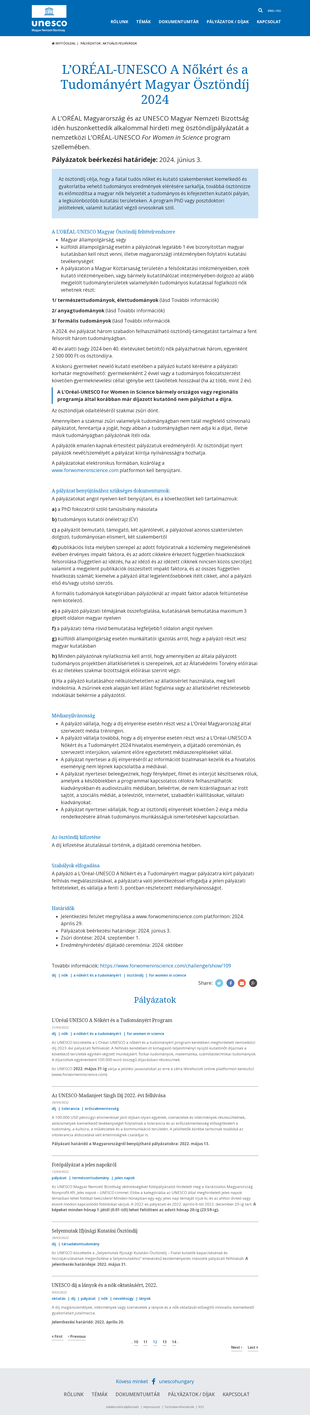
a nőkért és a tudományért (97, 975)
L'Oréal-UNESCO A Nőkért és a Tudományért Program (112, 1020)
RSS (201, 1407)
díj (54, 975)
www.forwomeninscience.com (85, 470)
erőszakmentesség (102, 1108)
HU (278, 11)
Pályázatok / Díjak (228, 21)
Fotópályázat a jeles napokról (84, 1164)
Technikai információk (179, 1407)
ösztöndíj (135, 975)
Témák (143, 21)
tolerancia (70, 1108)
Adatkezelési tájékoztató (122, 1407)
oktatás (59, 1298)
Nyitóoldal (65, 43)
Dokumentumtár (179, 21)
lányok (145, 1298)
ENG (271, 11)
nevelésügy (123, 1298)
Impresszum (151, 1407)
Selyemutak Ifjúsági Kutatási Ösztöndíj (95, 1231)
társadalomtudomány (81, 1243)
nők (65, 975)
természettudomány (90, 1177)
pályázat (59, 1177)
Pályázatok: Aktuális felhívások (109, 43)
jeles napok (125, 1177)
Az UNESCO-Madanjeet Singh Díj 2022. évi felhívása (109, 1095)
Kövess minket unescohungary (155, 1381)
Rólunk (119, 21)
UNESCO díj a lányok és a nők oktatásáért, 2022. (104, 1285)
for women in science (167, 975)
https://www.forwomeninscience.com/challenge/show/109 (165, 965)
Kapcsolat (269, 21)
